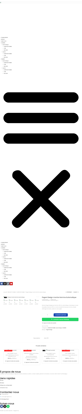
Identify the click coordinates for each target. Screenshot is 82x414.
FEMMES (3, 59)
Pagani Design (49, 329)
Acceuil (1, 380)
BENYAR (2, 39)
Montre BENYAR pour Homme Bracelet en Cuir (12, 355)
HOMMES (3, 43)
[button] (41, 158)
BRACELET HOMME (12, 292)
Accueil (5, 292)
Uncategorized (50, 354)
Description (37, 338)
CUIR (5, 48)
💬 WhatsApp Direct (4, 399)
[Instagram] (4, 283)
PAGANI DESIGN (4, 37)
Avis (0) (46, 338)
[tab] (37, 338)
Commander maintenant (60, 315)
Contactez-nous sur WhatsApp (61, 319)
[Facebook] (1, 283)
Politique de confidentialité (6, 385)
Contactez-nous (3, 387)
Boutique (2, 382)
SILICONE (6, 50)
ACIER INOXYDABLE (8, 46)
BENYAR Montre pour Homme (50, 356)
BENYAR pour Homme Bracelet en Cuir (69, 355)
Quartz (4, 52)
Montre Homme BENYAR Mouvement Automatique (31, 357)
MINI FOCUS (3, 41)
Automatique (6, 44)
